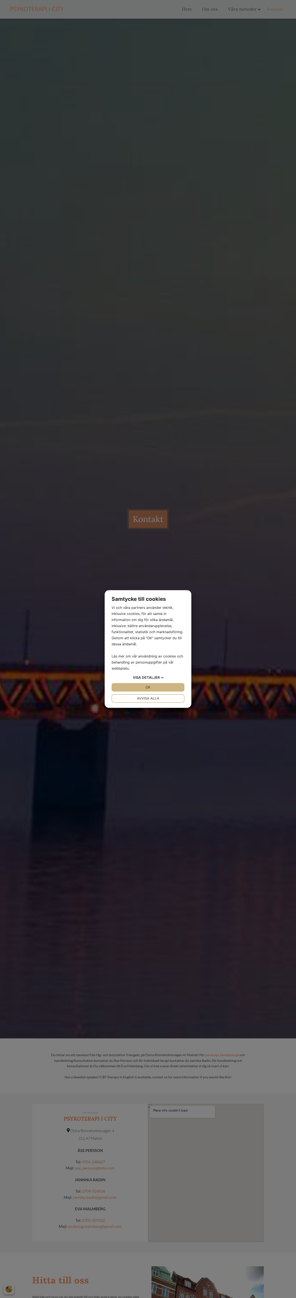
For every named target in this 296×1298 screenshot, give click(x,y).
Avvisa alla (148, 698)
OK (148, 687)
